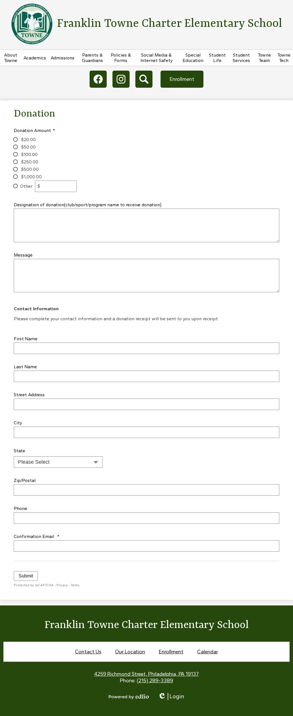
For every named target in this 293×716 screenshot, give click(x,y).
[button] (10, 57)
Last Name (25, 366)
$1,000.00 (31, 176)
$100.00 (29, 154)
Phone (20, 508)
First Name (25, 338)
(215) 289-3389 (155, 680)
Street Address (29, 394)
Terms (75, 585)
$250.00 (29, 162)
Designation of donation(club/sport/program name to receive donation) (87, 204)
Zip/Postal (24, 480)
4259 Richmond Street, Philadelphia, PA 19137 (146, 674)
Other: (26, 186)
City (18, 422)
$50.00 (28, 147)
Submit (26, 575)
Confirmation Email (37, 536)
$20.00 (28, 139)
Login (171, 696)
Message (23, 255)
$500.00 (29, 169)
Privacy (62, 585)
